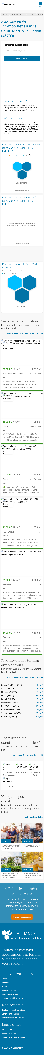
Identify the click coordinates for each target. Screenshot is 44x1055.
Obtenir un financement (12, 1014)
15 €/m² (39, 692)
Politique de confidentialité (13, 1037)
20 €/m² (39, 717)
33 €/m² (39, 706)
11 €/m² (39, 710)
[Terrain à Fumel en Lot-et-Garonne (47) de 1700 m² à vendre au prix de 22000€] (22, 458)
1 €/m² (40, 685)
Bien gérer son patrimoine (13, 1018)
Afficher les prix (22, 59)
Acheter (5, 983)
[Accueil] (9, 5)
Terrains (5, 986)
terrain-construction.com (22, 190)
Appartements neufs (10, 994)
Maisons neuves (9, 990)
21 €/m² (39, 696)
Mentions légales (9, 1033)
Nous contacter (8, 1029)
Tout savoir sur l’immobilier (13, 1010)
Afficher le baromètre (22, 917)
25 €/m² (39, 713)
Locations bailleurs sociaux (14, 998)
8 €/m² (40, 688)
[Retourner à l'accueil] (22, 935)
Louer (4, 979)
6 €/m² (40, 703)
